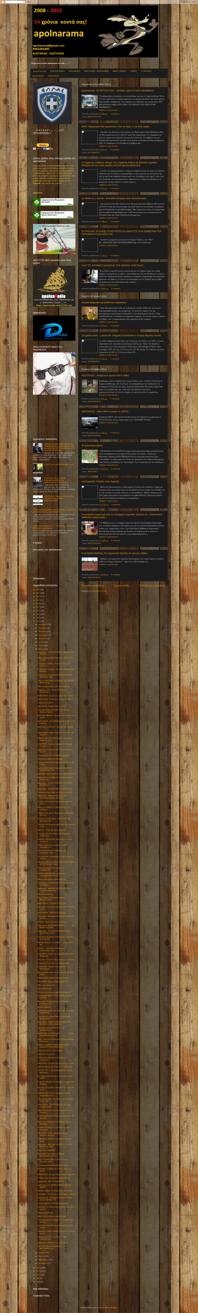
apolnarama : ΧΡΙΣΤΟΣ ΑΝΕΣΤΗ (51, 1181)
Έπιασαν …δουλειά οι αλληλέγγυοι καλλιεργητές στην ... (51, 949)
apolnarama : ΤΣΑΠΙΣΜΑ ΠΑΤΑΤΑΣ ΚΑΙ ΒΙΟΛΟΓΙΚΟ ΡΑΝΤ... (54, 932)
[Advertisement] (53, 416)
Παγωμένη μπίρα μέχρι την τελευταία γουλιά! (55, 792)
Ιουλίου (41, 642)
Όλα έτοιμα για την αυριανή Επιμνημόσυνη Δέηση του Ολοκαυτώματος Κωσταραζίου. (56, 480)
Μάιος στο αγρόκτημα (46, 985)
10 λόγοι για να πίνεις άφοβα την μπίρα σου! (55, 992)
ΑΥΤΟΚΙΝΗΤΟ (94, 153)
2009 (38, 1278)
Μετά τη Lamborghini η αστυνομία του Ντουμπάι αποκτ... (53, 1160)
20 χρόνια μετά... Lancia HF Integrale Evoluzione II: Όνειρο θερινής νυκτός (121, 335)
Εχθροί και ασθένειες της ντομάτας (51, 1243)
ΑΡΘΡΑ (133, 71)
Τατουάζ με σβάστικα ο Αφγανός (50, 759)
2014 (38, 618)
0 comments (114, 114)
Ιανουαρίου (42, 1263)
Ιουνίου (41, 645)
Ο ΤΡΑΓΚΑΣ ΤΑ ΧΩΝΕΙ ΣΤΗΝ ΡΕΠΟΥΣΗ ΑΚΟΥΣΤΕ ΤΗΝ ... (55, 676)
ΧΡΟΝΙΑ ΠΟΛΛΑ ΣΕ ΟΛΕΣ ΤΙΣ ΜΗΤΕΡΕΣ (55, 1067)
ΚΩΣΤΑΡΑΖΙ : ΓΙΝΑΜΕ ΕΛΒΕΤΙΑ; (52, 903)
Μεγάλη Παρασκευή (45, 1213)
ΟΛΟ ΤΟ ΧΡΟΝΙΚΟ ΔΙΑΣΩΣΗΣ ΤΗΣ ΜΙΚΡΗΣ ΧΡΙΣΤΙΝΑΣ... (113, 265)
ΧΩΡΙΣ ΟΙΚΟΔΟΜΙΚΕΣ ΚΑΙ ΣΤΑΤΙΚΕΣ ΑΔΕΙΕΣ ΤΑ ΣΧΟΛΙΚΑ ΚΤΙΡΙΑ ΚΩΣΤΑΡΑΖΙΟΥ (54, 511)
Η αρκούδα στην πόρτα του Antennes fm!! (54, 963)
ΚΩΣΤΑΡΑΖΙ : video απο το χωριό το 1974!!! (105, 411)
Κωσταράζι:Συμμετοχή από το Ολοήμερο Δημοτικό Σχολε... (53, 711)
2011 (38, 1271)
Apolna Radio (38, 75)
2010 (38, 1275)
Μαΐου (40, 649)
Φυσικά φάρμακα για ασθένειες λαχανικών (104, 302)
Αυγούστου (42, 639)
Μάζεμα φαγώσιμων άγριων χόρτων (51, 879)
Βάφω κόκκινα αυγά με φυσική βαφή (52, 1216)
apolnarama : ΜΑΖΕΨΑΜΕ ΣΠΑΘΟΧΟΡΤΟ (55, 789)
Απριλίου (41, 1253)
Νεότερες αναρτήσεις (92, 585)
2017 (38, 607)
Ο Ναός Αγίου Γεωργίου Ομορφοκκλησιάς (54, 1178)
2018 (38, 604)
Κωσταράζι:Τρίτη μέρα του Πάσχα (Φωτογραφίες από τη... (51, 1155)
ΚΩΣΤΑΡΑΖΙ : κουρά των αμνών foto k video (105, 375)
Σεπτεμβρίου (43, 635)
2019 (38, 600)
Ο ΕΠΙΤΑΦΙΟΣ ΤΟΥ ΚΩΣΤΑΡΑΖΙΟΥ (52, 1203)
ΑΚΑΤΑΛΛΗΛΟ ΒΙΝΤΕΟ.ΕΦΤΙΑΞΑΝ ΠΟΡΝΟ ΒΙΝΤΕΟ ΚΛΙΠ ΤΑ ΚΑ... (56, 863)
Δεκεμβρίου (42, 624)
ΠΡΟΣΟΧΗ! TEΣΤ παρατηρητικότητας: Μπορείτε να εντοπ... (53, 1134)
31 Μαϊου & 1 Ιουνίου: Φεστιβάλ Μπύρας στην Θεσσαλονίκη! (114, 198)
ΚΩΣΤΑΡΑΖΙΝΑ (57, 71)
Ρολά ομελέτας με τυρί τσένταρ (50, 1051)
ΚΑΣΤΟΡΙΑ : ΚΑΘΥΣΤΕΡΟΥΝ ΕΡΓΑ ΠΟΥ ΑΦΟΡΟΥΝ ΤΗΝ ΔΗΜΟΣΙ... (54, 1023)
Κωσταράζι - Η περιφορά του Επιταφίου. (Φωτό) (56, 1194)
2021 (38, 593)
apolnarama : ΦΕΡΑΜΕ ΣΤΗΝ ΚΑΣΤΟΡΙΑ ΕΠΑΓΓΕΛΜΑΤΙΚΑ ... (54, 889)
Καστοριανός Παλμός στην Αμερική (100, 481)
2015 (38, 614)
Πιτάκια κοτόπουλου (45, 894)
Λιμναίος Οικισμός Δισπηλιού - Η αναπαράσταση (51, 1029)
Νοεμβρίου (42, 628)
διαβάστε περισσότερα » (109, 110)
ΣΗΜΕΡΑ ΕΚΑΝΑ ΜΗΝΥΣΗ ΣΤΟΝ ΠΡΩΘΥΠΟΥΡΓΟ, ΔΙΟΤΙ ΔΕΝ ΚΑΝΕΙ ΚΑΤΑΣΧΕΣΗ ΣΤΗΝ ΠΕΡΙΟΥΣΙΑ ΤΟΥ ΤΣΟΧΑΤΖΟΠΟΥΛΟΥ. (59, 447)
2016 (38, 611)
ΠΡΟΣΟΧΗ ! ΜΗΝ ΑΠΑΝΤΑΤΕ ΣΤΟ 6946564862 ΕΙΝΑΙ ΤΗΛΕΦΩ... (52, 797)
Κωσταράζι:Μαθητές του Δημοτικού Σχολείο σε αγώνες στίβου (114, 553)
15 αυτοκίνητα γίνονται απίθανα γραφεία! (53, 755)
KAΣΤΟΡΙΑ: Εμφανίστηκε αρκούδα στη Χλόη (56, 1063)
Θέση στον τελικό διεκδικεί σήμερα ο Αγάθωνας (56, 960)
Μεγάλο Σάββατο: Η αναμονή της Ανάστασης (55, 1191)
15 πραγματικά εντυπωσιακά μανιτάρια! (53, 1165)
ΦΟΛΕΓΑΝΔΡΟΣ (44, 1007)
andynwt (100, 1308)
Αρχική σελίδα (39, 71)
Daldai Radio (53, 75)
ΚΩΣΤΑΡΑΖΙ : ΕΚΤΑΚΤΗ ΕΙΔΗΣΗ (52, 913)
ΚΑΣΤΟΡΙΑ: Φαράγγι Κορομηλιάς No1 (53, 982)
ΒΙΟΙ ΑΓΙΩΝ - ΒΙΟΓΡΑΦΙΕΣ (96, 71)
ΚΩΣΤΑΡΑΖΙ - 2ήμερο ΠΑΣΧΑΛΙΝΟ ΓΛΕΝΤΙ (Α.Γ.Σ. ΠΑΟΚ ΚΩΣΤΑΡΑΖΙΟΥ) (59, 498)
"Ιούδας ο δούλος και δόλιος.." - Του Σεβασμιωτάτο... (52, 1238)
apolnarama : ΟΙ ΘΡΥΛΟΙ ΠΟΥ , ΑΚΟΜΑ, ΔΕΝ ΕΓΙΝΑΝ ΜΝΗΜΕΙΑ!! (118, 90)
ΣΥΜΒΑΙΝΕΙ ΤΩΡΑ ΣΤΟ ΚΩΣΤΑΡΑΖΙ (53, 978)
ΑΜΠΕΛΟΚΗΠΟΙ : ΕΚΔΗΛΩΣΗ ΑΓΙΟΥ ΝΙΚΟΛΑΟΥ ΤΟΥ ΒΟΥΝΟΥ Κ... (54, 1046)
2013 (38, 621)
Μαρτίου (41, 1256)
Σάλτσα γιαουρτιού (45, 989)
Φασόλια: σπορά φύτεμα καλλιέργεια (52, 830)
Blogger (114, 1308)
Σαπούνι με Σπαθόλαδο (46, 1150)
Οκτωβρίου (42, 631)
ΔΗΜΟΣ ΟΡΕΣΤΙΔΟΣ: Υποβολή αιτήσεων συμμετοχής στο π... (54, 1094)
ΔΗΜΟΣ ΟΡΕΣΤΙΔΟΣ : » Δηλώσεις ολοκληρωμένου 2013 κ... (51, 874)
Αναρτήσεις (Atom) (99, 591)
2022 (38, 590)
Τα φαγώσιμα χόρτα (92, 445)
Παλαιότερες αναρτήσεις (152, 585)
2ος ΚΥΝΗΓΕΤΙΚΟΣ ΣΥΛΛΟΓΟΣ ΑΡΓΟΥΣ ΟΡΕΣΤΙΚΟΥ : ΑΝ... (55, 769)
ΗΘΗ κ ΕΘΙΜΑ (119, 71)
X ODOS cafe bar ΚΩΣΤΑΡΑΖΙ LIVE (59, 464)
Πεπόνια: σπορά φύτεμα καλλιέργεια (52, 922)
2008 (38, 1282)
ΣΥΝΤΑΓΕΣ (146, 71)
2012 (38, 1268)
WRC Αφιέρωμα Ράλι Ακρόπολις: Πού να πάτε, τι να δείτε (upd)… (116, 126)
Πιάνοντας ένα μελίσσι (46, 1054)
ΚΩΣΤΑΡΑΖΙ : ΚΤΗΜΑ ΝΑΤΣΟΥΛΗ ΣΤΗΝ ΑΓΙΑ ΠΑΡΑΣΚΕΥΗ (55, 1199)
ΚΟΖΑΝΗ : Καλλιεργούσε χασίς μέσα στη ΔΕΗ (56, 774)
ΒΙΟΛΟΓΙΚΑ (74, 71)
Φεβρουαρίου (43, 1260)
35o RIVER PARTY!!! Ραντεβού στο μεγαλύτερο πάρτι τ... (52, 852)
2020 (38, 597)
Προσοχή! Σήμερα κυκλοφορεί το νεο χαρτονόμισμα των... (52, 1247)
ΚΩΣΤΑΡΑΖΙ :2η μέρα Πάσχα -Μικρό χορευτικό (56, 1174)
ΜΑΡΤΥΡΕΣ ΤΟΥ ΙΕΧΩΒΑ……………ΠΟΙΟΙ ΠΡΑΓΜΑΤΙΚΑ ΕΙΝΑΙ (56, 1034)
